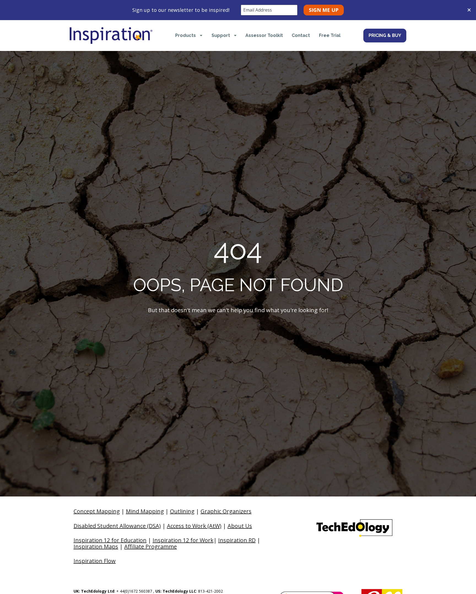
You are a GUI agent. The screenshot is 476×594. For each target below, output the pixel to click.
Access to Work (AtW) (194, 526)
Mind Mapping (145, 511)
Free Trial (329, 35)
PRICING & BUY (385, 35)
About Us (240, 526)
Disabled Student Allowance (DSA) (117, 526)
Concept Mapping (97, 511)
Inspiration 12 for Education (110, 540)
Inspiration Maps (96, 546)
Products (185, 35)
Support (221, 35)
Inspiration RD (237, 540)
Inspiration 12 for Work (183, 540)
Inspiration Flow (95, 561)
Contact (301, 35)
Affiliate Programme (150, 546)
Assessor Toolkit (264, 35)
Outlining (182, 511)
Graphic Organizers (226, 511)
